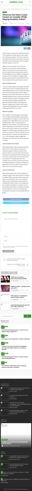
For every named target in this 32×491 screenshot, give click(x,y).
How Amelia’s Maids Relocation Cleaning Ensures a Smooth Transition (14, 366)
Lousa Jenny (15, 299)
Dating (5, 326)
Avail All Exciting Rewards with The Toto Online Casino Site (20, 305)
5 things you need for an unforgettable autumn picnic (14, 442)
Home (4, 362)
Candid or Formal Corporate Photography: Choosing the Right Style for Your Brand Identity (14, 348)
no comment (21, 23)
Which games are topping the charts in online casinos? (19, 296)
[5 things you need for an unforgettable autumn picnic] (16, 435)
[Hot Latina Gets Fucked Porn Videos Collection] (4, 397)
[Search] (29, 2)
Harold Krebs (16, 308)
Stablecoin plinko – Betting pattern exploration (20, 287)
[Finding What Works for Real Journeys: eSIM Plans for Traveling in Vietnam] (4, 458)
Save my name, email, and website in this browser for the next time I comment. (15, 247)
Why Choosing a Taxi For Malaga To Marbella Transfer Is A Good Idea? (15, 480)
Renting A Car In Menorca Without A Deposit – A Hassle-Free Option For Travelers (15, 473)
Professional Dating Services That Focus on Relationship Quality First (15, 330)
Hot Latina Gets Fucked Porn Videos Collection (16, 339)
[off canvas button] (2, 2)
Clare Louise (15, 280)
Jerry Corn (4, 23)
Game (4, 12)
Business (5, 342)
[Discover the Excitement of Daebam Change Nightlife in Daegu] (4, 466)
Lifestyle (4, 439)
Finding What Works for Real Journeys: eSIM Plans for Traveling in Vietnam (19, 456)
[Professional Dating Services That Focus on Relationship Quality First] (4, 390)
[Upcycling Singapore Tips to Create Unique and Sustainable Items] (4, 412)
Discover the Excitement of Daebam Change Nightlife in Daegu (19, 464)
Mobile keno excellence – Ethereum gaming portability (19, 277)
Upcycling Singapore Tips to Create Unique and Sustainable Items (15, 357)
